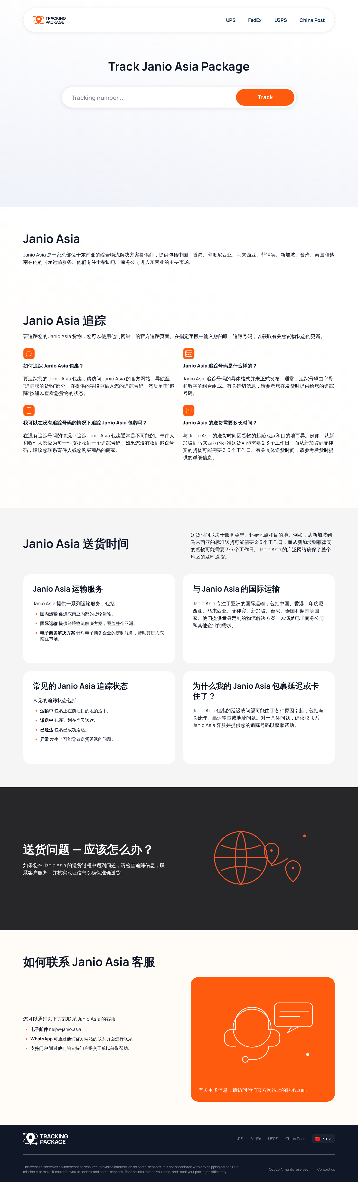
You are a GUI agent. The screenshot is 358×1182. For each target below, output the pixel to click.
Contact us (326, 1169)
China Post (312, 20)
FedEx (255, 20)
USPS (280, 20)
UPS (231, 20)
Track (265, 97)
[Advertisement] (179, 149)
